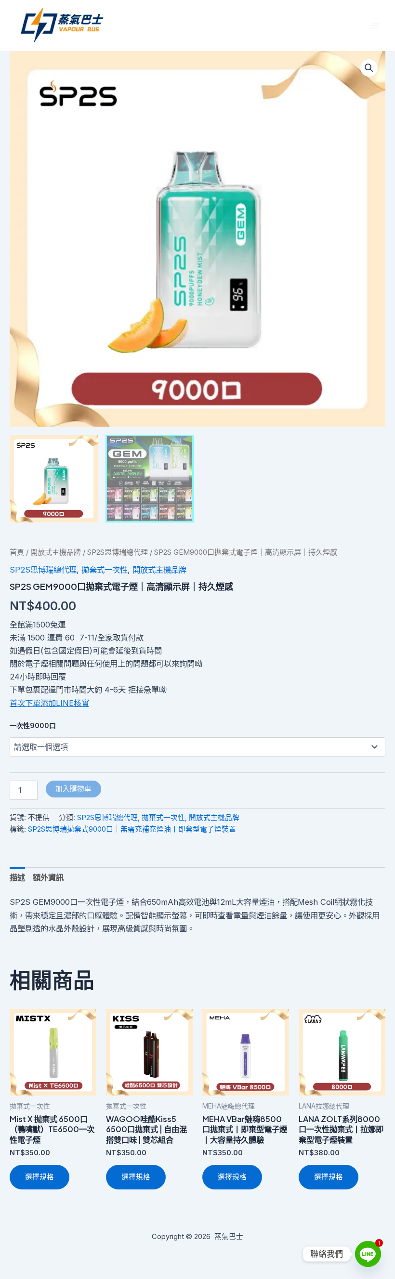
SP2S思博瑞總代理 (117, 552)
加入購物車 (73, 788)
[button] (369, 68)
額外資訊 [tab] (48, 877)
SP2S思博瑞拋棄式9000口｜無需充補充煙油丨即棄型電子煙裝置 (132, 829)
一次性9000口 (33, 725)
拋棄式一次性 (104, 569)
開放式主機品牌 (55, 552)
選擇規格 (39, 1177)
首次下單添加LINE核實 (49, 703)
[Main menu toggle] (375, 25)
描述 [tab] (17, 877)
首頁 (17, 552)
